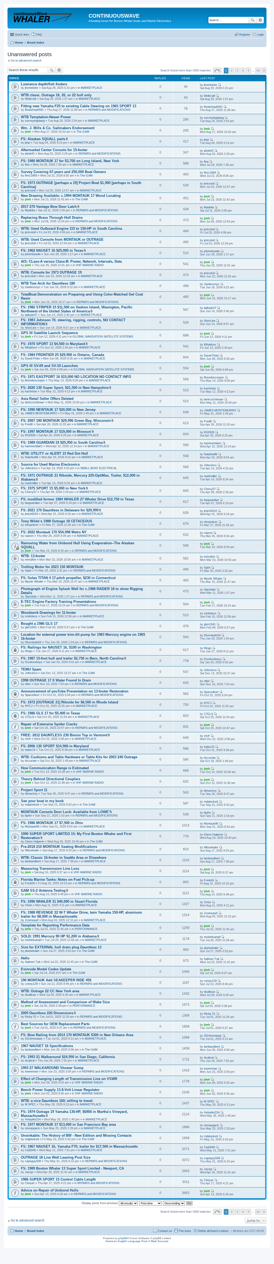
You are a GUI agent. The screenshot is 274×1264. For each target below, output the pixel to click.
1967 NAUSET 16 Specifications (47, 1046)
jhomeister (31, 87)
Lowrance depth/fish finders (44, 84)
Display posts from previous (100, 1203)
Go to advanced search (26, 60)
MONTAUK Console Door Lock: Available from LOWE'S (66, 812)
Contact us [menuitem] (165, 1230)
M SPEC (30, 1104)
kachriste (31, 391)
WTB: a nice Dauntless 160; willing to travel (57, 1101)
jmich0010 (31, 513)
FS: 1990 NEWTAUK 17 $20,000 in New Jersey (58, 410)
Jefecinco (31, 468)
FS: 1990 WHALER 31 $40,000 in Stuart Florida (59, 901)
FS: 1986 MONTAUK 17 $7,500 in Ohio (52, 823)
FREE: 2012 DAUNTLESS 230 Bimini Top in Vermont (64, 735)
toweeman (31, 1071)
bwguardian (32, 502)
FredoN (30, 883)
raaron (29, 535)
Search (253, 20)
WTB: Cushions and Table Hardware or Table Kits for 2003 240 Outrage (79, 757)
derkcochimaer (34, 402)
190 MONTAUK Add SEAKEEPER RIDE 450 (56, 980)
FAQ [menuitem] (39, 34)
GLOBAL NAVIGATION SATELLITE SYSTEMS (103, 336)
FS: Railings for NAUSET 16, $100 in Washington (61, 647)
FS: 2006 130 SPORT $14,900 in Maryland (55, 746)
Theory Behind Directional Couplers (50, 779)
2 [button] (232, 70)
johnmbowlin (33, 254)
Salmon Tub (32, 961)
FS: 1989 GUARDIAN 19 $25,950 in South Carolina (62, 443)
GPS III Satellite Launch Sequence (49, 333)
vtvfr (28, 738)
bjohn (28, 815)
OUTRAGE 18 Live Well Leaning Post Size (55, 1157)
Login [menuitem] (260, 34)
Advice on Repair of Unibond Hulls (49, 1190)
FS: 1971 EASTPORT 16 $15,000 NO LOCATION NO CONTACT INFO (76, 377)
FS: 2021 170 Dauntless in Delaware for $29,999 (59, 510)
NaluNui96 (31, 457)
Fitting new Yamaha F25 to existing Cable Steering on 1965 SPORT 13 (78, 106)
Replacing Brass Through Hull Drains (52, 218)
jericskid (30, 190)
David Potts (32, 358)
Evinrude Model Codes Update (46, 969)
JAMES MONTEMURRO (41, 413)
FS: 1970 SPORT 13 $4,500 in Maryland (53, 344)
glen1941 (31, 627)
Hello (25, 958)
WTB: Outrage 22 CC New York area (50, 991)
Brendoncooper (35, 380)
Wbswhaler (32, 850)
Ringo (28, 651)
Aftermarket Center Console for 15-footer (54, 150)
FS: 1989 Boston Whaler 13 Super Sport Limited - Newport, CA (72, 1168)
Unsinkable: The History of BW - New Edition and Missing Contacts (76, 1135)
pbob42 (30, 153)
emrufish (30, 559)
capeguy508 (33, 1161)
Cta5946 (30, 1150)
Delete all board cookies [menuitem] (213, 1230)
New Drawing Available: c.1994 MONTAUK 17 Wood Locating (71, 196)
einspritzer (32, 524)
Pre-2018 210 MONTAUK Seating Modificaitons (59, 847)
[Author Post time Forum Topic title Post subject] (150, 1203)
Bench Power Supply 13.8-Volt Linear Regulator (60, 1090)
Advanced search (260, 20)
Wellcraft (30, 98)
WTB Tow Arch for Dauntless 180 (48, 283)
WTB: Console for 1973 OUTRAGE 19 (51, 272)
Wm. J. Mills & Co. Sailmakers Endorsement (57, 128)
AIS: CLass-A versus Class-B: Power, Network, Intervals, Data (71, 261)
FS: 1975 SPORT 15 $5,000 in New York (53, 488)
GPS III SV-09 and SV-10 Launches (49, 366)
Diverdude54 (33, 642)
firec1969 (31, 175)
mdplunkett (32, 804)
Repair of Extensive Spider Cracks (49, 724)
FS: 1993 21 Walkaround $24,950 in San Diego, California (68, 1057)
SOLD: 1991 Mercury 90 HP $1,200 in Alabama (59, 936)
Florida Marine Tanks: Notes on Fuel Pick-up (57, 880)
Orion (28, 905)
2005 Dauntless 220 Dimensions (47, 1013)
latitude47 (31, 314)
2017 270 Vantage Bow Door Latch (49, 207)
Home (19, 1230)
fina (27, 164)
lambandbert (33, 861)
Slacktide (31, 596)
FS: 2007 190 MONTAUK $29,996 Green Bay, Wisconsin (66, 421)
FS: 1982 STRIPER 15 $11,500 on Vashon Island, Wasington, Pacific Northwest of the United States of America (76, 309)
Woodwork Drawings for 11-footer (48, 613)
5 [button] (248, 70)
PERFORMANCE (86, 928)
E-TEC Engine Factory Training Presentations (58, 602)
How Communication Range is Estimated (55, 768)
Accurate (31, 760)
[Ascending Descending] (174, 1203)
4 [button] (243, 70)
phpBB (123, 1238)
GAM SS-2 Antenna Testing (43, 890)
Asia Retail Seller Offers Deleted (47, 399)
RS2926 (30, 435)
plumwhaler (32, 950)
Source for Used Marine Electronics (50, 464)
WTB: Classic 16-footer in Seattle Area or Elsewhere (63, 858)
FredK (29, 424)
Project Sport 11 (34, 790)
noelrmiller (31, 483)
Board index (35, 1230)
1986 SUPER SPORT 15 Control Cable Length (58, 1179)
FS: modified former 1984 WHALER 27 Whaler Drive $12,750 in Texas (77, 499)
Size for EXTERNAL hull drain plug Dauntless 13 (61, 947)
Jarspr (29, 1172)
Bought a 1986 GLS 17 (39, 624)
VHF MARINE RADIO (90, 265)
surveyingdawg (35, 120)
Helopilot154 (33, 1119)
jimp (27, 142)
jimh (28, 131)
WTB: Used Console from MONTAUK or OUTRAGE (62, 240)
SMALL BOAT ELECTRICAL (98, 468)
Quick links (22, 34)
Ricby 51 (30, 1016)
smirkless (31, 616)
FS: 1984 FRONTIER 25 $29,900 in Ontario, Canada (62, 355)
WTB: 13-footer (33, 556)
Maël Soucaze (160, 1241)
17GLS (29, 716)
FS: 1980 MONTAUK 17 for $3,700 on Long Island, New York (70, 161)
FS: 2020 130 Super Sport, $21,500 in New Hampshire (65, 388)
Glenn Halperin (34, 841)
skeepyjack (32, 1128)
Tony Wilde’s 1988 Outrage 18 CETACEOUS (56, 521)
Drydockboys (34, 662)
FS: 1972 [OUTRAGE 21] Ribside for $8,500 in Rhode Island (69, 702)
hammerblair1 (34, 446)
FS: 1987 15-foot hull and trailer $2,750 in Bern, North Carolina (72, 658)
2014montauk (34, 1038)
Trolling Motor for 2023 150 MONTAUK (52, 567)
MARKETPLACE (91, 87)
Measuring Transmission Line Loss (50, 869)
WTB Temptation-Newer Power (46, 117)
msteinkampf (33, 939)
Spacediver (32, 694)
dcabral (30, 1060)
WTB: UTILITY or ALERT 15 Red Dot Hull (54, 453)
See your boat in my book (42, 801)
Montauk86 (32, 826)
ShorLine (30, 327)
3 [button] (237, 70)
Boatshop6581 (34, 109)
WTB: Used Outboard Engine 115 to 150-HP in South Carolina (71, 229)
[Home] (49, 17)
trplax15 (30, 749)
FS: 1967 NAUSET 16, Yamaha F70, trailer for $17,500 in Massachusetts (79, 1146)
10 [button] (258, 70)
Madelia (30, 210)
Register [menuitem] (244, 34)
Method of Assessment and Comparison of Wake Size (65, 1002)
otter (28, 683)
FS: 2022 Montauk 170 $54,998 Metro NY (54, 532)
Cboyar (30, 1183)
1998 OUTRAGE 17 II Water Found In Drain (56, 680)
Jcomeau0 (32, 920)
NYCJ (29, 705)
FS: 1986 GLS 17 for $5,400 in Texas (50, 713)
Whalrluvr (31, 347)
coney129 (31, 983)
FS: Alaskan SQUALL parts (43, 139)
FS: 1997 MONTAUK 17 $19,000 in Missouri (56, 432)
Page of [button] (217, 70)
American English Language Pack (126, 1241)
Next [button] (264, 70)
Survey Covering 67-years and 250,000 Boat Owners (63, 172)
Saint (28, 570)
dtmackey (31, 793)
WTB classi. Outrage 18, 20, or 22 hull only (56, 95)
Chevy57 (31, 491)
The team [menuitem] (185, 1230)
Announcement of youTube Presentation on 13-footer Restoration (74, 691)
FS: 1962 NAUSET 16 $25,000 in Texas (52, 250)
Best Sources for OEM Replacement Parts (55, 1024)
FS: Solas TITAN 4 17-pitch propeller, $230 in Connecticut (68, 578)
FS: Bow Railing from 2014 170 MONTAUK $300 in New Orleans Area (77, 1035)
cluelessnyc (32, 287)
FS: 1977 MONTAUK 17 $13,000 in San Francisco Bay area (68, 1125)
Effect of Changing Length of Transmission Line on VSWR (69, 1079)
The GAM (83, 131)
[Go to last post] (219, 84)
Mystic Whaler (34, 581)
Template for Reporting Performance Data (55, 925)
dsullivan (30, 994)
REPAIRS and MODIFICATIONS (109, 109)
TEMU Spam (31, 669)
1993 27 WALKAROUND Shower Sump (52, 1068)
